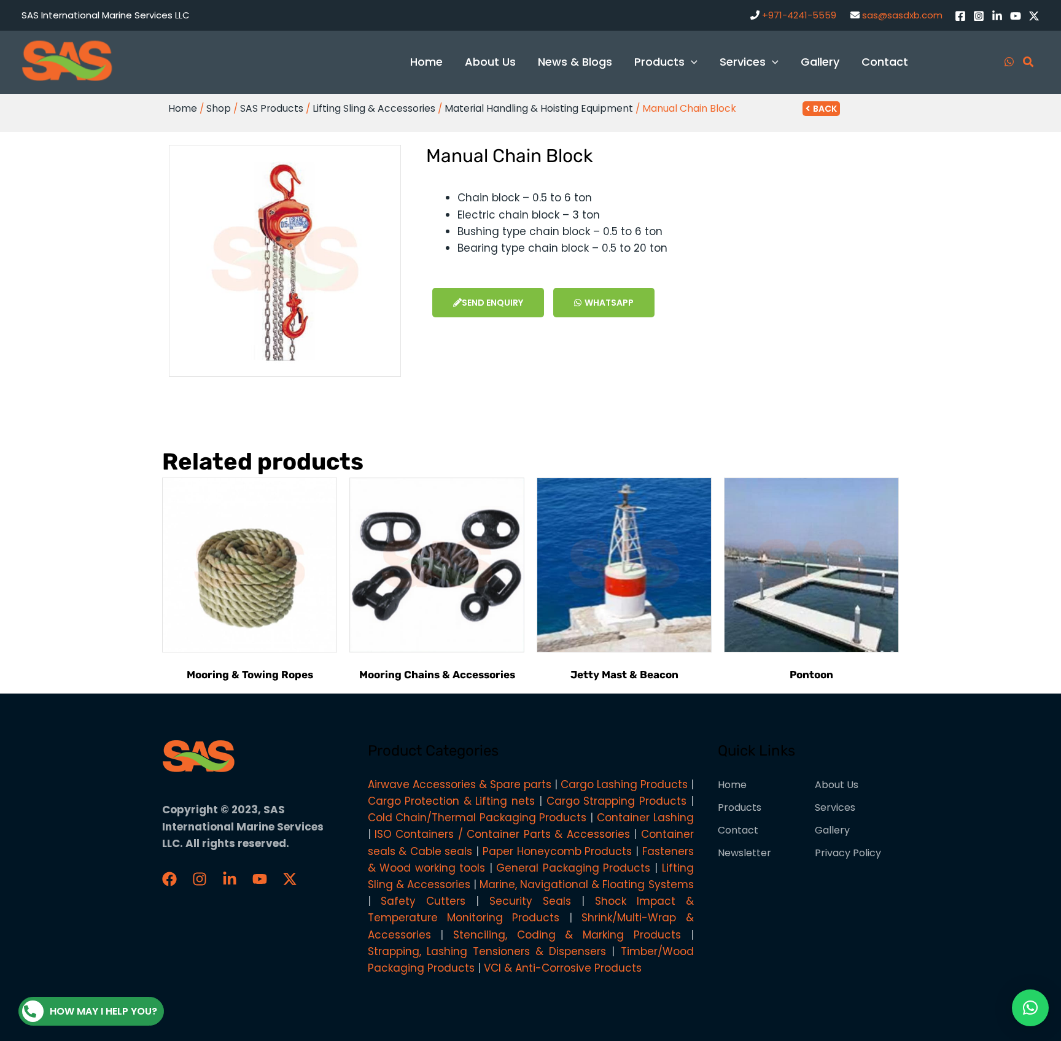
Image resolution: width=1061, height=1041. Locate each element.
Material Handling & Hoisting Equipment (539, 108)
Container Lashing (645, 817)
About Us (836, 785)
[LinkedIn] (997, 15)
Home (182, 108)
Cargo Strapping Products (616, 801)
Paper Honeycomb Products (557, 851)
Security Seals (530, 901)
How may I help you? (103, 1011)
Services (835, 807)
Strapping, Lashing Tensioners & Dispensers (487, 951)
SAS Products (271, 108)
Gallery (832, 830)
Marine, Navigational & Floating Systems (587, 884)
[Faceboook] (169, 879)
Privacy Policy (848, 853)
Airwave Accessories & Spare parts (459, 784)
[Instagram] (978, 15)
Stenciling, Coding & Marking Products (567, 934)
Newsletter (744, 853)
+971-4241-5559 (799, 15)
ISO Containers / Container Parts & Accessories (502, 834)
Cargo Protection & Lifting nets (451, 801)
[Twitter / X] (1034, 15)
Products (739, 807)
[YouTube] (1015, 15)
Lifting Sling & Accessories (374, 108)
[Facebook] (960, 15)
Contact (738, 830)
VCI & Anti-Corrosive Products (563, 968)
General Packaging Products (573, 868)
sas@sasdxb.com (902, 15)
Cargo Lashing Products (624, 784)
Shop (218, 108)
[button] (1030, 1007)
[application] (691, 61)
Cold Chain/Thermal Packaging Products (477, 817)
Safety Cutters (423, 901)
